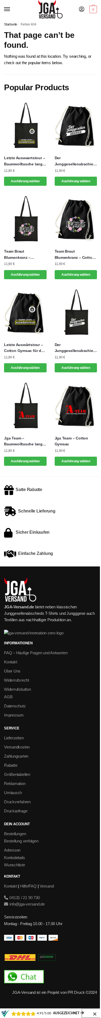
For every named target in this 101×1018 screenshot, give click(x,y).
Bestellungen (15, 833)
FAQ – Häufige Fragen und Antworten (35, 652)
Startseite (10, 24)
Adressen (12, 850)
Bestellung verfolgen (21, 841)
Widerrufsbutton (17, 689)
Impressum (14, 715)
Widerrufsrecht (16, 680)
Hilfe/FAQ (28, 886)
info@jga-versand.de (27, 904)
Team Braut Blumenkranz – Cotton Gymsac (75, 254)
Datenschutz (15, 706)
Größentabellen (17, 774)
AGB (8, 697)
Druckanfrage (15, 811)
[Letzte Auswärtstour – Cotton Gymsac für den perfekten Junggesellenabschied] (25, 312)
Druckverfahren (17, 801)
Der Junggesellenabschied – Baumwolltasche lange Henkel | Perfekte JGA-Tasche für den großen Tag (75, 348)
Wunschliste (14, 865)
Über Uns (12, 671)
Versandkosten (17, 747)
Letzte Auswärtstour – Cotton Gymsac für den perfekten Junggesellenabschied (25, 348)
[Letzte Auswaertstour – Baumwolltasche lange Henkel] (25, 125)
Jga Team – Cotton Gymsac (71, 441)
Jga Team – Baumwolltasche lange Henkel (24, 441)
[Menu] (12, 9)
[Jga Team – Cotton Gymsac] (76, 405)
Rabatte (10, 765)
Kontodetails (14, 857)
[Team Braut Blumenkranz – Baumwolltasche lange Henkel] (25, 219)
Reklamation (15, 783)
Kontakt (10, 662)
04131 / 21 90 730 (24, 897)
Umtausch (13, 792)
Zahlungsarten (16, 756)
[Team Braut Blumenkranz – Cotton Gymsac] (76, 219)
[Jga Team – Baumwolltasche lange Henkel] (25, 405)
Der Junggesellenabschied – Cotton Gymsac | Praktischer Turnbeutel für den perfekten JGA (75, 161)
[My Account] (81, 9)
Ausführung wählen (25, 181)
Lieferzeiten (13, 738)
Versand (47, 886)
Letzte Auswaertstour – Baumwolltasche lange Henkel (24, 161)
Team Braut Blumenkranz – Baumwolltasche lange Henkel (24, 254)
